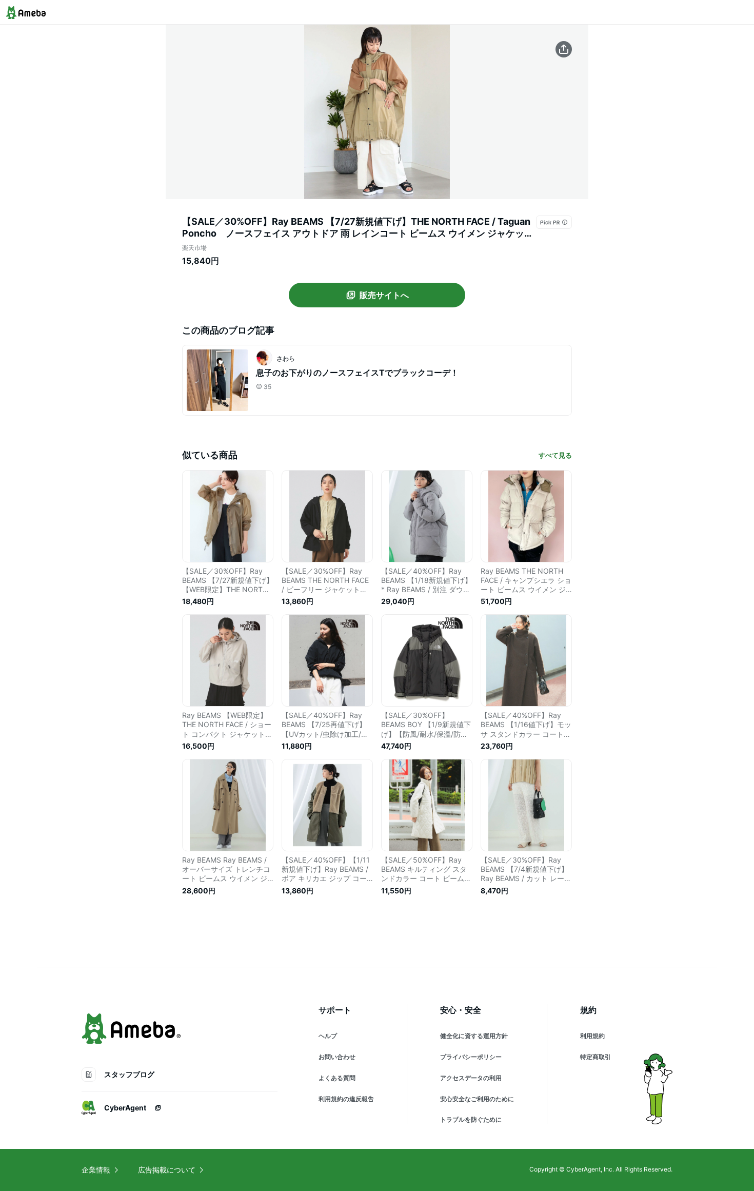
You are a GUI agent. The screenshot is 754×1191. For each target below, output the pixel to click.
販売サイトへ (384, 295)
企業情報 (96, 1169)
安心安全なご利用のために (477, 1099)
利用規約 (592, 1036)
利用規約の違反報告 (346, 1099)
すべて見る (555, 455)
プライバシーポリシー (471, 1057)
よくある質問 (337, 1078)
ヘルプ (328, 1036)
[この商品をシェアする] (563, 49)
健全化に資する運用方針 (474, 1036)
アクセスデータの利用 (471, 1078)
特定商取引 (595, 1057)
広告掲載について (166, 1169)
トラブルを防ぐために (471, 1119)
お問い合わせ (337, 1057)
